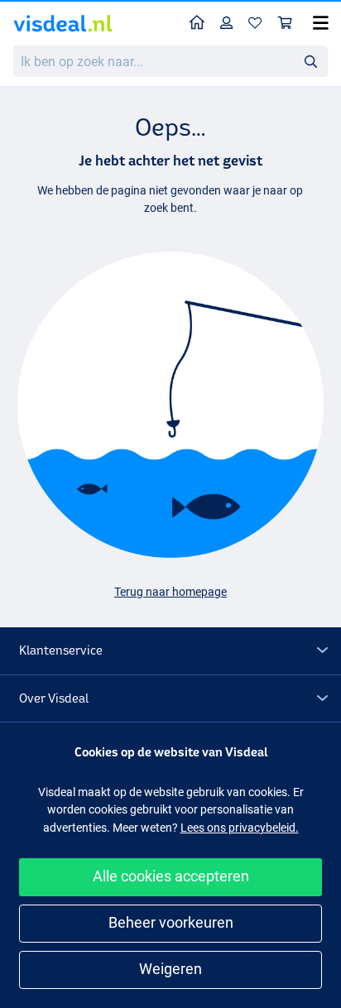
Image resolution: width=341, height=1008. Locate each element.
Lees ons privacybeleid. (239, 827)
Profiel (227, 23)
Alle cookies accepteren (171, 876)
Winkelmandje (285, 23)
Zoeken (310, 60)
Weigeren (170, 968)
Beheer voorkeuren (170, 922)
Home (197, 23)
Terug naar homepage (170, 591)
